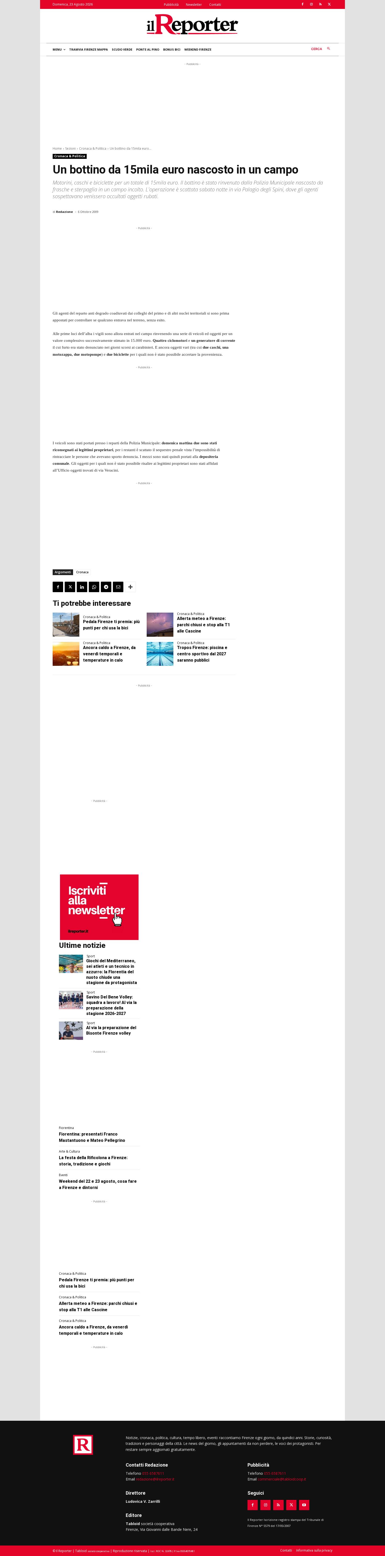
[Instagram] (311, 4)
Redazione (64, 212)
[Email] (118, 587)
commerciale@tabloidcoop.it (282, 1479)
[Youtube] (304, 1505)
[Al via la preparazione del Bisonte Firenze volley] (71, 1031)
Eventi (63, 1175)
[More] (130, 587)
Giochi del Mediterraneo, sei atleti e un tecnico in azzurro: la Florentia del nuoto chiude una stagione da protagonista (111, 971)
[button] (321, 49)
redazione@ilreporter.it (155, 1479)
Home (57, 148)
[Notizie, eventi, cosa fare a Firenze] (192, 24)
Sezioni (70, 148)
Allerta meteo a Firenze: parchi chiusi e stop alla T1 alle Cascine (203, 625)
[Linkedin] (82, 587)
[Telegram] (106, 587)
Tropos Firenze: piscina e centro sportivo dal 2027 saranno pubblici (202, 654)
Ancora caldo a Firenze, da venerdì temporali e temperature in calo (109, 654)
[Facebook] (302, 4)
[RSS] (320, 4)
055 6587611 (153, 1473)
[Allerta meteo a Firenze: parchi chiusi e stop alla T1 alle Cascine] (160, 625)
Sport (91, 956)
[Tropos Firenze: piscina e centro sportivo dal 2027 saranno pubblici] (160, 654)
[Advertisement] (192, 103)
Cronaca (82, 572)
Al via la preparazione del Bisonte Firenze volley (111, 1030)
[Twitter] (329, 4)
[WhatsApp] (94, 587)
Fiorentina (66, 1128)
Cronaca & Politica (92, 148)
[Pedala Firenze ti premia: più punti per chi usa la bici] (66, 625)
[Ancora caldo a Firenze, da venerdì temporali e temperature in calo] (66, 654)
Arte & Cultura (69, 1151)
